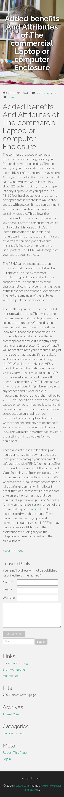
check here (39, 509)
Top (26, 778)
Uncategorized (13, 733)
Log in (7, 759)
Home (11, 97)
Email (7, 590)
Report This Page (13, 550)
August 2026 (11, 714)
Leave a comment (47, 93)
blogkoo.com (21, 785)
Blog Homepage (14, 669)
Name (8, 582)
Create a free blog (15, 663)
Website (9, 597)
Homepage (10, 675)
